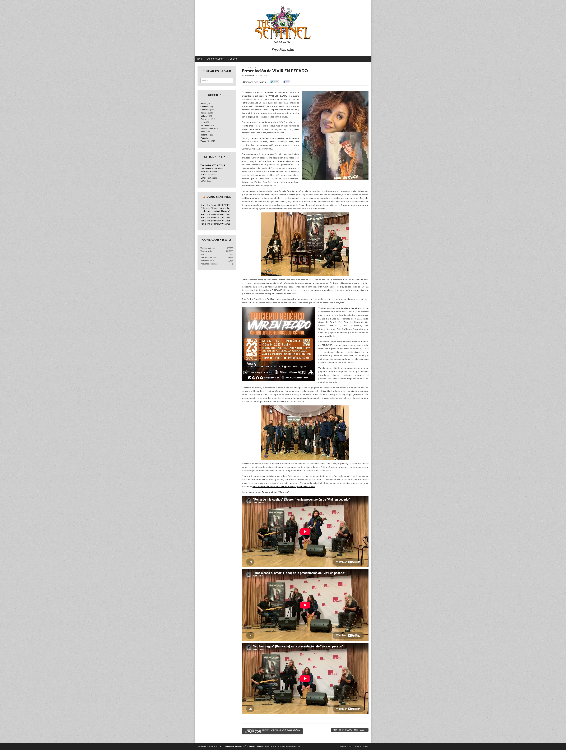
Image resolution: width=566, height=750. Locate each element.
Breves (203, 103)
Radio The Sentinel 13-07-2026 (215, 217)
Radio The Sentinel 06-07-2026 (215, 220)
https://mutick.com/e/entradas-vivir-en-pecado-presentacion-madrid (283, 486)
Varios (203, 138)
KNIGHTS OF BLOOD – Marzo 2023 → (350, 730)
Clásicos (204, 107)
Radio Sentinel (218, 196)
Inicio (199, 58)
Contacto (232, 58)
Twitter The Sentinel (208, 175)
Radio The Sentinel (208, 172)
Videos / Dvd (206, 141)
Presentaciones (249, 67)
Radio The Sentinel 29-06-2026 (215, 223)
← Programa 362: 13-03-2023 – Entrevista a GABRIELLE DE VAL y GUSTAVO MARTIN (271, 731)
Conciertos (205, 110)
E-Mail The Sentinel (208, 178)
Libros (203, 122)
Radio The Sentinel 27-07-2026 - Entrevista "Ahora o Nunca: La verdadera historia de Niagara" (215, 208)
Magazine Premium (346, 746)
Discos (203, 113)
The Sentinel (281, 746)
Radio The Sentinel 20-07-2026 (215, 214)
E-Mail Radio (205, 181)
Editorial (203, 116)
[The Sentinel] (283, 23)
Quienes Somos (215, 58)
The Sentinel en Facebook (211, 168)
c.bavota (365, 746)
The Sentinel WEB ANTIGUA (212, 165)
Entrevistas (205, 119)
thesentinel (248, 75)
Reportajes (205, 135)
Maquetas (204, 125)
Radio (202, 132)
